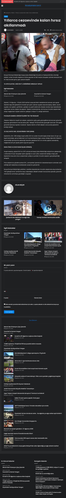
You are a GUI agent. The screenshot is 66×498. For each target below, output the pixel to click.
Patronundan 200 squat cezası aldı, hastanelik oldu (31, 438)
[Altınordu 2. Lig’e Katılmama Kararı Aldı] (8, 363)
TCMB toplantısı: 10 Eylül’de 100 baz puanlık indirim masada (22, 344)
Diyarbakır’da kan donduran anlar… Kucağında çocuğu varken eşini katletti (38, 413)
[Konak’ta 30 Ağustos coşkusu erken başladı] (8, 338)
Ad (5, 291)
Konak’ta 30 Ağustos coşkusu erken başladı (25, 1)
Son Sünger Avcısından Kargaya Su (26, 421)
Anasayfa (7, 12)
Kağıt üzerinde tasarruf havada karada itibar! (18, 433)
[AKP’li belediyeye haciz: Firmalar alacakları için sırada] (8, 408)
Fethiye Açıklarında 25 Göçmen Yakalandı (11, 252)
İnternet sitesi (38, 298)
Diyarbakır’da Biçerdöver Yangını (12, 234)
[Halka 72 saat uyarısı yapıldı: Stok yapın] (8, 400)
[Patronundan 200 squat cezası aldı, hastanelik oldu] (8, 440)
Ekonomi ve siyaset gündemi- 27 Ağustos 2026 (18, 429)
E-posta (6, 298)
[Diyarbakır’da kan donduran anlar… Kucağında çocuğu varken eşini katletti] (8, 416)
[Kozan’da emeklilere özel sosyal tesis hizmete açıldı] (53, 237)
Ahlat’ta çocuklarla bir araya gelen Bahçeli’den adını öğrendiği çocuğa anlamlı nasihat (31, 446)
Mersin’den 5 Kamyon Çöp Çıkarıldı (15, 94)
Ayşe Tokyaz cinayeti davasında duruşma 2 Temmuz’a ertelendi (51, 252)
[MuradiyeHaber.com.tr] (33, 5)
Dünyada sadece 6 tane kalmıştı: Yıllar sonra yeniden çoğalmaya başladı (37, 376)
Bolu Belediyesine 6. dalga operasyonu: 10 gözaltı (32, 245)
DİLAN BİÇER (10, 30)
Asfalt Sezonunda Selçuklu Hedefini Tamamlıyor (32, 252)
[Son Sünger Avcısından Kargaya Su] (8, 423)
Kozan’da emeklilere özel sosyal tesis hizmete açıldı (52, 245)
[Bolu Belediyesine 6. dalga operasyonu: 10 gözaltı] (33, 237)
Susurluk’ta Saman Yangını (42, 94)
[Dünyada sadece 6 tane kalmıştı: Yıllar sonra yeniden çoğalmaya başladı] (8, 378)
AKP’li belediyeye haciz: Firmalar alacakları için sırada (31, 406)
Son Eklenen (33, 320)
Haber (12, 12)
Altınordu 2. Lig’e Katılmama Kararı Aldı (27, 361)
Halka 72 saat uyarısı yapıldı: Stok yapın (27, 398)
